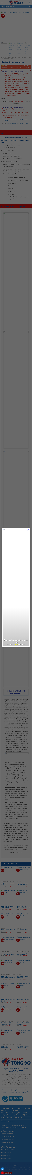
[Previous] (3, 26)
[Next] (28, 26)
